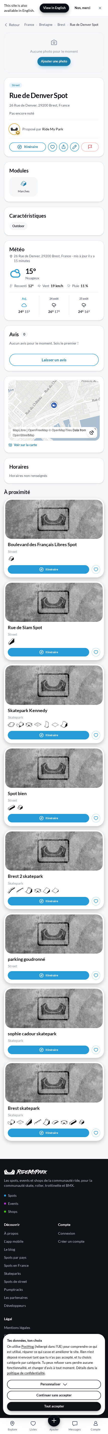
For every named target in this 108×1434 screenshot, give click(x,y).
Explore (12, 1429)
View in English (54, 8)
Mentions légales (17, 1327)
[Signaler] (90, 146)
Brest (61, 25)
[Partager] (63, 146)
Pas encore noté (21, 113)
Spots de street (15, 1281)
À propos (11, 1233)
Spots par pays (15, 1257)
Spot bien (17, 793)
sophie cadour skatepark (32, 1033)
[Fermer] (100, 8)
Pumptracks (13, 1289)
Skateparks (12, 1273)
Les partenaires (16, 1297)
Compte (95, 1429)
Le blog (9, 1249)
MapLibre (19, 430)
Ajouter (54, 1429)
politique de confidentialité (26, 1373)
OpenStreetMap (23, 435)
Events (13, 1203)
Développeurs (15, 1305)
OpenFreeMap (38, 430)
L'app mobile (13, 1241)
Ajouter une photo (54, 61)
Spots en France (16, 1265)
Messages (75, 1429)
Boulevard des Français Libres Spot (42, 544)
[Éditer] (74, 146)
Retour (14, 25)
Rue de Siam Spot (25, 627)
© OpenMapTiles (60, 430)
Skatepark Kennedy (27, 710)
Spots (12, 1195)
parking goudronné (26, 959)
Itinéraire (51, 569)
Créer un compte (71, 1241)
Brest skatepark (24, 1108)
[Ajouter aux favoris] (52, 146)
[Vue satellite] (92, 433)
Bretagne (45, 25)
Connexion (66, 1233)
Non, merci (82, 8)
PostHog (27, 1346)
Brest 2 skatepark (25, 876)
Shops (12, 1211)
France (29, 25)
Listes (33, 1429)
